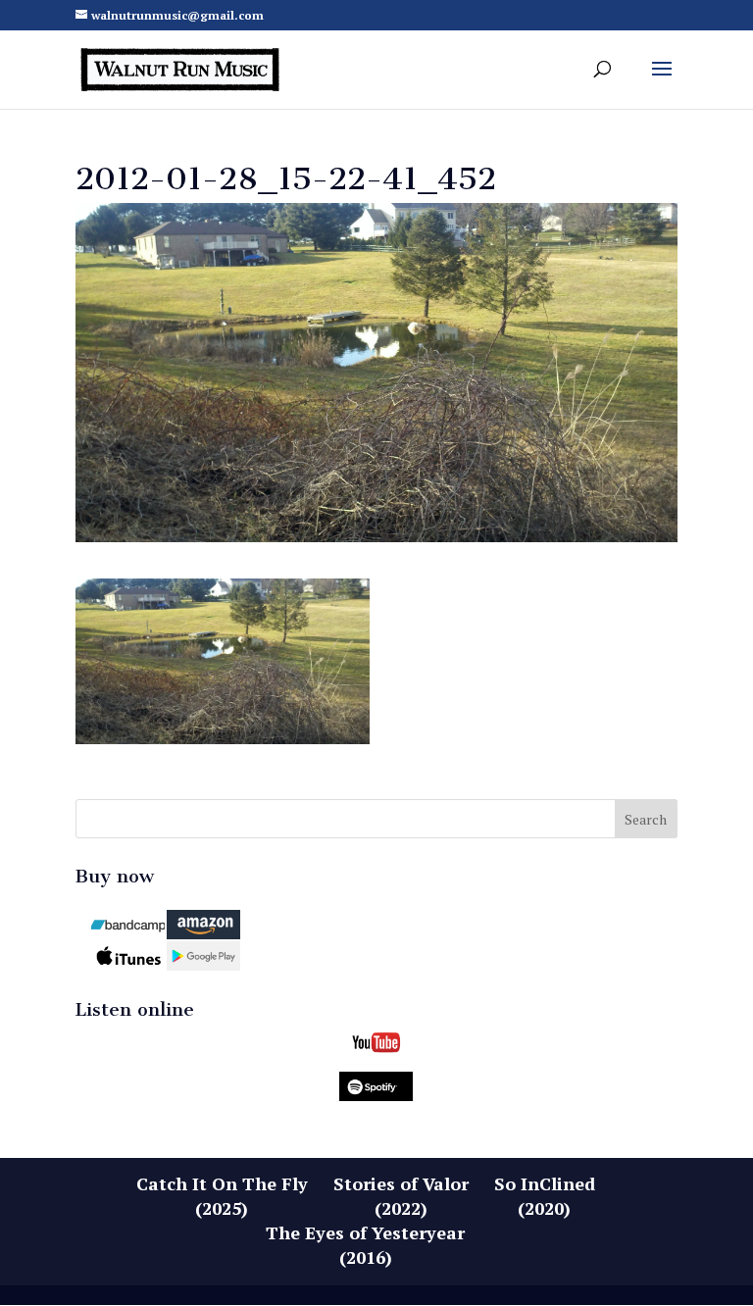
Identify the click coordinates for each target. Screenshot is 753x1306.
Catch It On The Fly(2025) (222, 1196)
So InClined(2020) (544, 1196)
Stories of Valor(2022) (401, 1196)
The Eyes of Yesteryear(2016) (365, 1245)
